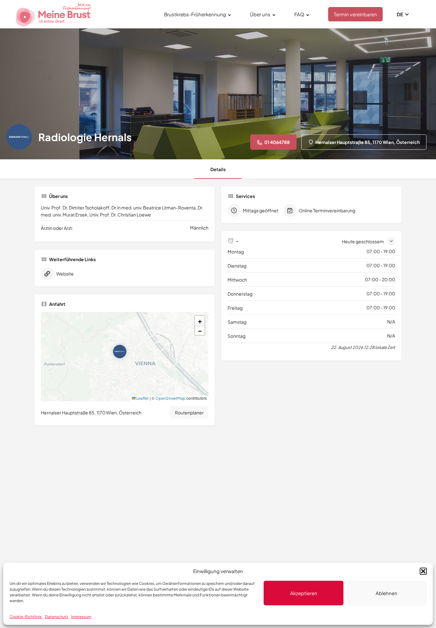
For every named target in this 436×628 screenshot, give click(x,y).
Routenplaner (189, 412)
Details (218, 169)
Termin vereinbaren (355, 14)
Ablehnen (386, 593)
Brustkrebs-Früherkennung (195, 14)
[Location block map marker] (119, 351)
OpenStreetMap (170, 398)
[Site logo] (54, 13)
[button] (423, 571)
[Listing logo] (19, 137)
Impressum (81, 616)
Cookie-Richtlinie (26, 616)
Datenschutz (56, 616)
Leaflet (142, 398)
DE (400, 14)
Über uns (260, 14)
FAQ (299, 14)
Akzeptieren (303, 593)
